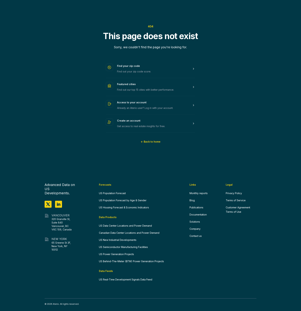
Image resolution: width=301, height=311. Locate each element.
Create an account (128, 120)
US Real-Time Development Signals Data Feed (125, 279)
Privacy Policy (234, 193)
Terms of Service (236, 200)
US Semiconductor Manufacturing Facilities (123, 247)
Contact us (196, 235)
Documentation (198, 214)
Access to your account (131, 102)
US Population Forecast (112, 193)
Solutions (195, 221)
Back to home (150, 141)
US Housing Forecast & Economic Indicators (124, 207)
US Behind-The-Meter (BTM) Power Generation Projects (131, 261)
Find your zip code (128, 65)
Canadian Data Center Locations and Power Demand (129, 232)
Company (195, 228)
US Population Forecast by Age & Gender (122, 200)
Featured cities (126, 84)
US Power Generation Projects (116, 254)
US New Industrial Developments (117, 239)
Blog (192, 200)
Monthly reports (199, 193)
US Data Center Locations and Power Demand (125, 225)
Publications (196, 207)
